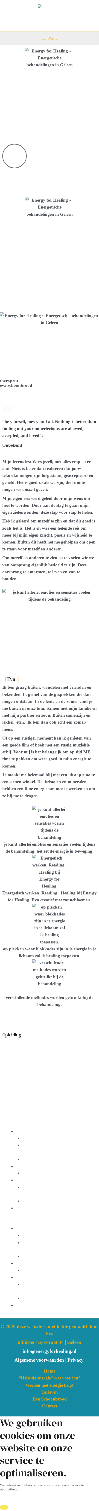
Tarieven (49, 1392)
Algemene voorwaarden (39, 1360)
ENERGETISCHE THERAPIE (45, 1131)
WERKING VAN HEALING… (51, 1138)
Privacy (76, 1360)
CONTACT (26, 1207)
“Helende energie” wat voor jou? (50, 1378)
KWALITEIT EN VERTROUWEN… (57, 1200)
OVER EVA (26, 1166)
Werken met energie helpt (49, 1385)
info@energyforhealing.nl (49, 1351)
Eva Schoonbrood (49, 1399)
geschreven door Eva (41, 1159)
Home (49, 1371)
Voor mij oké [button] (35, 1497)
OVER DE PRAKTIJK (37, 1179)
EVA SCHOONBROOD (45, 1172)
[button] (49, 1221)
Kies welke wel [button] (12, 1497)
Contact (49, 1406)
